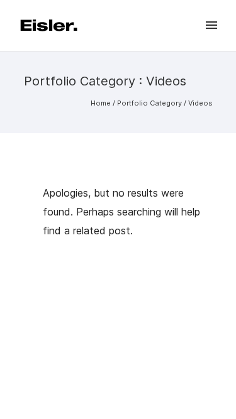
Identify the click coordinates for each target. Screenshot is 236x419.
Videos (200, 103)
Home (101, 103)
